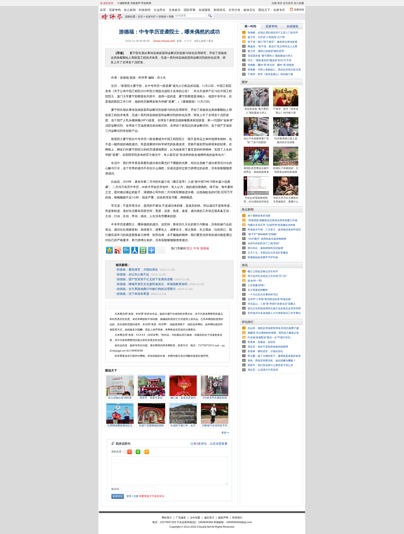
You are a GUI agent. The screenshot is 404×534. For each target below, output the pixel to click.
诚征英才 (209, 517)
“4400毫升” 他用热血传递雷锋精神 (267, 238)
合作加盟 (195, 517)
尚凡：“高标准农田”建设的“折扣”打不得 (269, 60)
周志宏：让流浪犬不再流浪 (263, 369)
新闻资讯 (219, 10)
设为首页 (288, 3)
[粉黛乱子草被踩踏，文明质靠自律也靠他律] (285, 164)
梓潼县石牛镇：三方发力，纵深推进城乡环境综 (274, 229)
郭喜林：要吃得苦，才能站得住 (137, 269)
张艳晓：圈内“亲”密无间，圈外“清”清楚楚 (271, 64)
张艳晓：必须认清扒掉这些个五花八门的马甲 (273, 32)
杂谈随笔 (204, 10)
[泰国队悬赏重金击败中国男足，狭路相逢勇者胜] (256, 164)
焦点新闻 (130, 10)
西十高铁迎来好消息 (259, 215)
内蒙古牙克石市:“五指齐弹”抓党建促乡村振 (271, 224)
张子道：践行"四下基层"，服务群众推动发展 (272, 41)
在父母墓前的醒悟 (258, 289)
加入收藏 (299, 3)
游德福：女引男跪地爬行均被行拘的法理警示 (146, 289)
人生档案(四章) (256, 285)
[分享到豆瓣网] (143, 250)
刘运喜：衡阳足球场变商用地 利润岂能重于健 (273, 328)
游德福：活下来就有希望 (132, 293)
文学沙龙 (234, 10)
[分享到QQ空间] (109, 250)
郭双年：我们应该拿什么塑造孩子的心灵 (270, 365)
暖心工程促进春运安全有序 (263, 271)
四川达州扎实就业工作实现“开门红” (267, 276)
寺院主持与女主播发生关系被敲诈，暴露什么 (285, 199)
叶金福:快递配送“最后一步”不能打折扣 (269, 337)
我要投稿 (299, 9)
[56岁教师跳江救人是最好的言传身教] (285, 135)
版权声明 (223, 517)
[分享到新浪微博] (117, 250)
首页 (103, 10)
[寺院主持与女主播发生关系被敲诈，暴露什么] (285, 194)
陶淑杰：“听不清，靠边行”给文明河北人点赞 (272, 46)
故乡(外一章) (255, 280)
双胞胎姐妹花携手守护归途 (263, 257)
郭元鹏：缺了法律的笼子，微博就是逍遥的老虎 (274, 355)
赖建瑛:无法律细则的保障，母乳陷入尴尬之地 (273, 332)
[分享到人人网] (134, 250)
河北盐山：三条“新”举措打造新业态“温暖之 (272, 303)
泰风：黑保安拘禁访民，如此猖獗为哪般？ (272, 360)
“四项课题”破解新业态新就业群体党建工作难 (272, 220)
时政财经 (145, 10)
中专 (196, 248)
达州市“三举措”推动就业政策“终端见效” (269, 299)
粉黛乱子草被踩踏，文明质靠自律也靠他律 (285, 170)
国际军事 (189, 10)
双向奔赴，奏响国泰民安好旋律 (265, 248)
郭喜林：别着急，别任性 (261, 342)
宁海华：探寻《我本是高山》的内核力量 (270, 74)
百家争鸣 (115, 10)
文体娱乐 (175, 10)
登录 (279, 3)
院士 (190, 248)
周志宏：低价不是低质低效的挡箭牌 (268, 346)
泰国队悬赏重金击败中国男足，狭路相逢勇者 (256, 170)
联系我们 (237, 517)
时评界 (188, 41)
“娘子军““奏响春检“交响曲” (262, 234)
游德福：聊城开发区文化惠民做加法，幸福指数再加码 (151, 284)
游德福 (162, 16)
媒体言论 (249, 10)
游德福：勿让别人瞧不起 (132, 274)
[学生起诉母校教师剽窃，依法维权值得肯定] (256, 194)
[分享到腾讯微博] (126, 250)
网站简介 (167, 517)
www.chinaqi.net (164, 41)
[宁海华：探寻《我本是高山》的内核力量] (285, 105)
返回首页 (108, 3)
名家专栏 (279, 10)
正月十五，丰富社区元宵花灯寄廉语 (268, 252)
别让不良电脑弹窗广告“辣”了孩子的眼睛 (256, 140)
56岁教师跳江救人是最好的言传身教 (285, 140)
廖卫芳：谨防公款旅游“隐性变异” (266, 51)
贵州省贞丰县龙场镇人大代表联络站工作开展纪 (274, 313)
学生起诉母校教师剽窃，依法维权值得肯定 (256, 199)
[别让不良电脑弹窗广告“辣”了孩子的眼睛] (256, 135)
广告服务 (181, 517)
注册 (274, 3)
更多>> (225, 432)
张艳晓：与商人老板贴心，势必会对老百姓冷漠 (274, 69)
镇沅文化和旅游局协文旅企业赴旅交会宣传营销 (274, 308)
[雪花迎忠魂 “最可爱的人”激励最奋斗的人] (256, 105)
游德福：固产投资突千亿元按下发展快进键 (144, 279)
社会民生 (160, 10)
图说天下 (264, 10)
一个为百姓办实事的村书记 (263, 294)
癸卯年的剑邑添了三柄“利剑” (264, 243)
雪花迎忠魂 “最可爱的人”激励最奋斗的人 (270, 55)
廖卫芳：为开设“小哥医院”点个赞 (266, 37)
